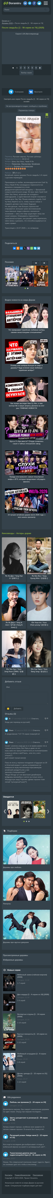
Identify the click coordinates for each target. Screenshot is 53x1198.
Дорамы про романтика (23, 166)
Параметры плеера (26, 110)
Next (48, 811)
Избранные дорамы (13, 960)
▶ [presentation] (44, 263)
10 (25, 169)
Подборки (12, 831)
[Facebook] (34, 2)
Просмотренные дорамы (15, 955)
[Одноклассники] (17, 248)
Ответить (35, 719)
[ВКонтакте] (14, 248)
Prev (5, 811)
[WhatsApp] (31, 248)
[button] (25, 288)
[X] (24, 248)
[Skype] (35, 248)
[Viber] (28, 248)
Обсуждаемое (14, 1097)
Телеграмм (19, 92)
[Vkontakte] (25, 2)
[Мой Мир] (21, 248)
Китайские (36, 164)
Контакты (8, 1175)
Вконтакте (38, 92)
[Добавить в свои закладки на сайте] (47, 116)
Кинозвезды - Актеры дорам (16, 533)
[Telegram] (30, 2)
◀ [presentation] (35, 263)
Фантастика (26, 164)
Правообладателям (22, 1175)
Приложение (38, 1175)
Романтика (16, 164)
